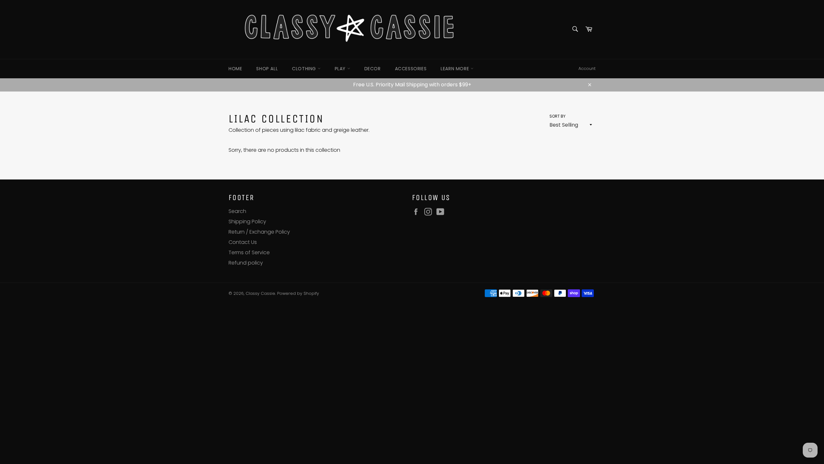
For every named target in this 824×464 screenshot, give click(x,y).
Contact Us (243, 242)
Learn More (456, 68)
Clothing (304, 68)
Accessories (411, 68)
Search (237, 211)
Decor (372, 68)
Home (235, 68)
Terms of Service (249, 252)
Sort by (557, 116)
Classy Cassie (260, 293)
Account (586, 68)
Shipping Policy (247, 221)
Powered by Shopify (298, 293)
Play (341, 68)
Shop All (267, 68)
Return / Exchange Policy (259, 232)
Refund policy (246, 262)
